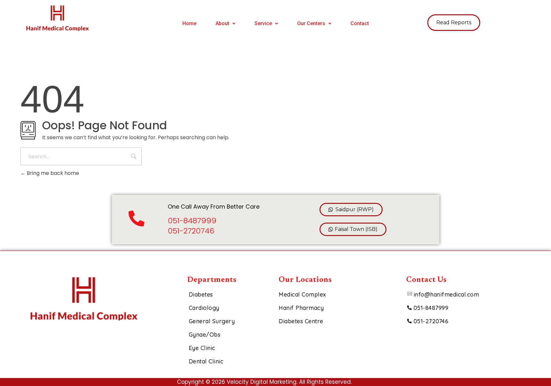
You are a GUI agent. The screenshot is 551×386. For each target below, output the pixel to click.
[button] (225, 23)
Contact (359, 23)
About (222, 23)
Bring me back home (52, 173)
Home (189, 23)
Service (263, 23)
